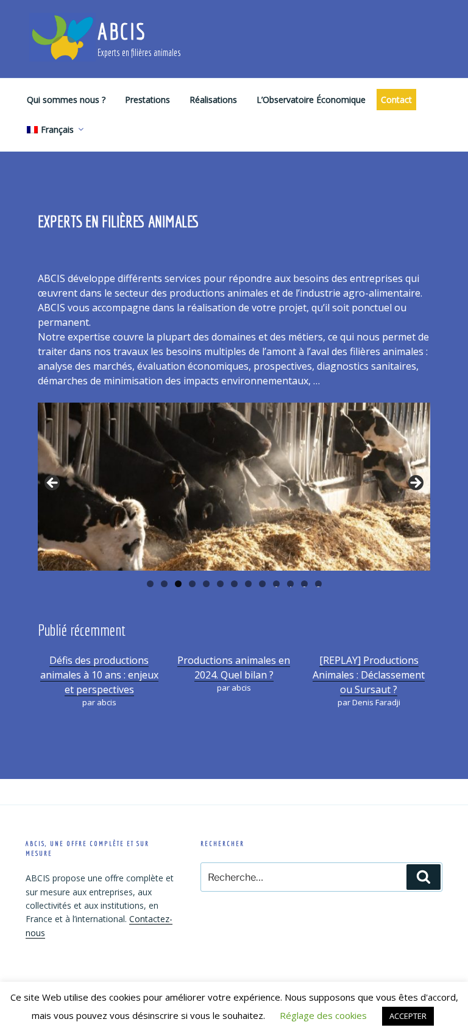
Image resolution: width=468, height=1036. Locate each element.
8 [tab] (248, 583)
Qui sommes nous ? (66, 99)
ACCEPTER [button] (408, 1015)
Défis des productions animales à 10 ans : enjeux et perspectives (99, 675)
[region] (234, 487)
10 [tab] (277, 583)
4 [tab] (192, 583)
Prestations (147, 99)
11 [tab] (291, 583)
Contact (396, 99)
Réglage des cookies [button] (323, 1015)
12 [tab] (305, 583)
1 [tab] (150, 583)
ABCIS (122, 31)
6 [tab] (220, 583)
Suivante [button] (415, 483)
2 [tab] (164, 583)
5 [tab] (206, 583)
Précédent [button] (53, 483)
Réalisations (213, 99)
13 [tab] (319, 583)
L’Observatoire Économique (311, 99)
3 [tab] (178, 583)
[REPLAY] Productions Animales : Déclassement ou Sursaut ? (369, 675)
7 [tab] (234, 583)
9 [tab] (262, 583)
